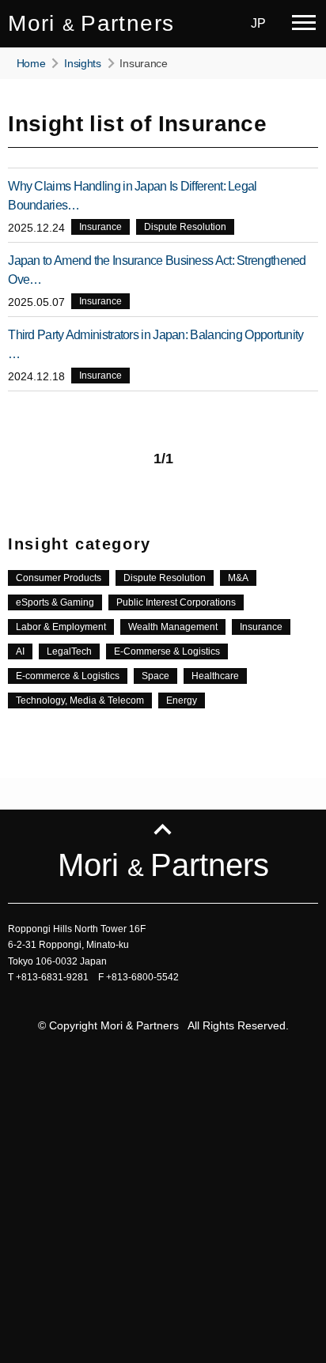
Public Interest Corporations (176, 602)
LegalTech (69, 651)
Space (155, 676)
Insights (82, 63)
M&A (238, 577)
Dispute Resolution (185, 226)
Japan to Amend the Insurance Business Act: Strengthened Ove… (157, 270)
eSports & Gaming (55, 602)
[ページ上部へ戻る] (162, 825)
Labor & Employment (61, 626)
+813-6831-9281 (52, 977)
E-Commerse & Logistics (167, 651)
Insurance (100, 226)
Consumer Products (58, 577)
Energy (181, 700)
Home (31, 63)
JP (258, 23)
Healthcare (215, 676)
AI (20, 651)
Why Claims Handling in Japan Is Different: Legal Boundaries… (132, 195)
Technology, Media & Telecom (80, 700)
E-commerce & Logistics (67, 676)
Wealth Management (173, 626)
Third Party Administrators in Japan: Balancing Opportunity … (155, 344)
